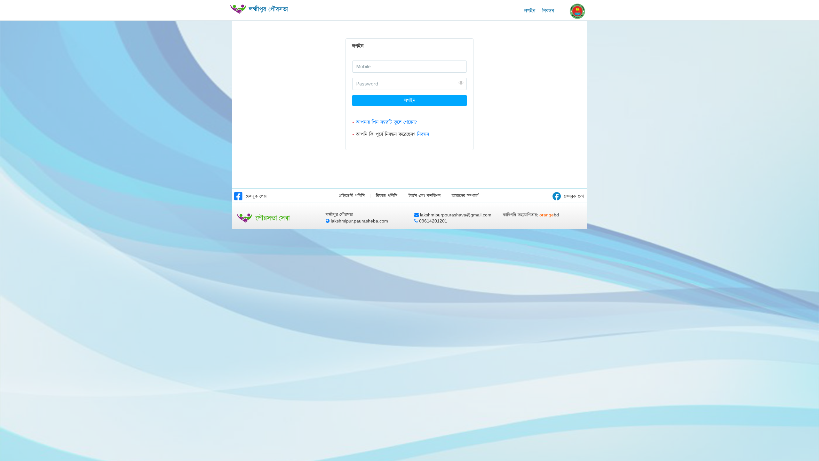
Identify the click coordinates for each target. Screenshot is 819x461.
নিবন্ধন (548, 10)
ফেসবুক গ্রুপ (574, 196)
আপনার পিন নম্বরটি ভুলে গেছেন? (386, 122)
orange (549, 214)
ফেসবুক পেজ (256, 196)
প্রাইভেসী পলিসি (352, 196)
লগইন (409, 100)
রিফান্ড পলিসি (386, 196)
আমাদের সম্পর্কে (465, 196)
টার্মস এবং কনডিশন (425, 196)
